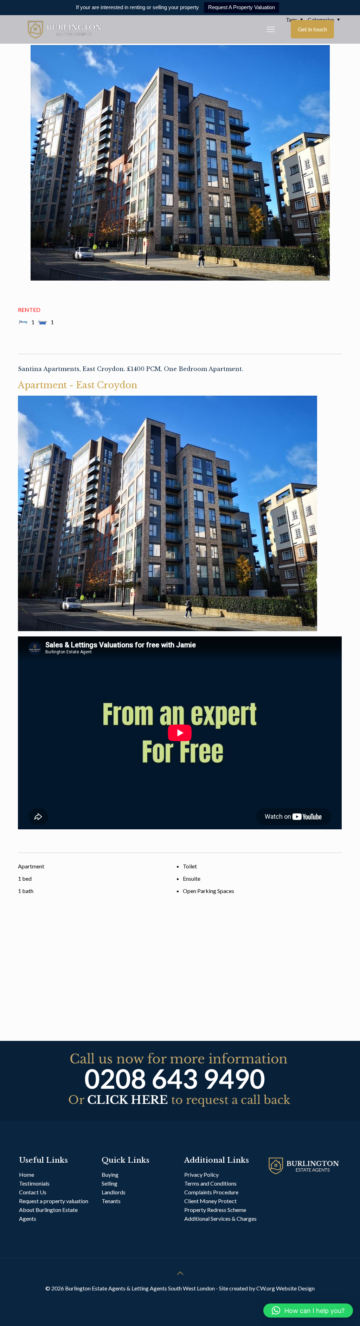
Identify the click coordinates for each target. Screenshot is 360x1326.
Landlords (114, 1192)
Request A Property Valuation (241, 7)
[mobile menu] (271, 29)
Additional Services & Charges (220, 1218)
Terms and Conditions (210, 1183)
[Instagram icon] (187, 1300)
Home (26, 1174)
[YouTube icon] (180, 1300)
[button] (308, 1310)
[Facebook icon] (172, 1300)
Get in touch (312, 29)
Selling (109, 1183)
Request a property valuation (53, 1201)
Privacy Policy (201, 1174)
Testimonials (34, 1183)
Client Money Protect (210, 1201)
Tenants (111, 1201)
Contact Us (32, 1192)
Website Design (295, 1288)
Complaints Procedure (211, 1192)
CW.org (266, 1288)
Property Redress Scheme (215, 1209)
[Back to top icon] (180, 1272)
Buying (110, 1174)
